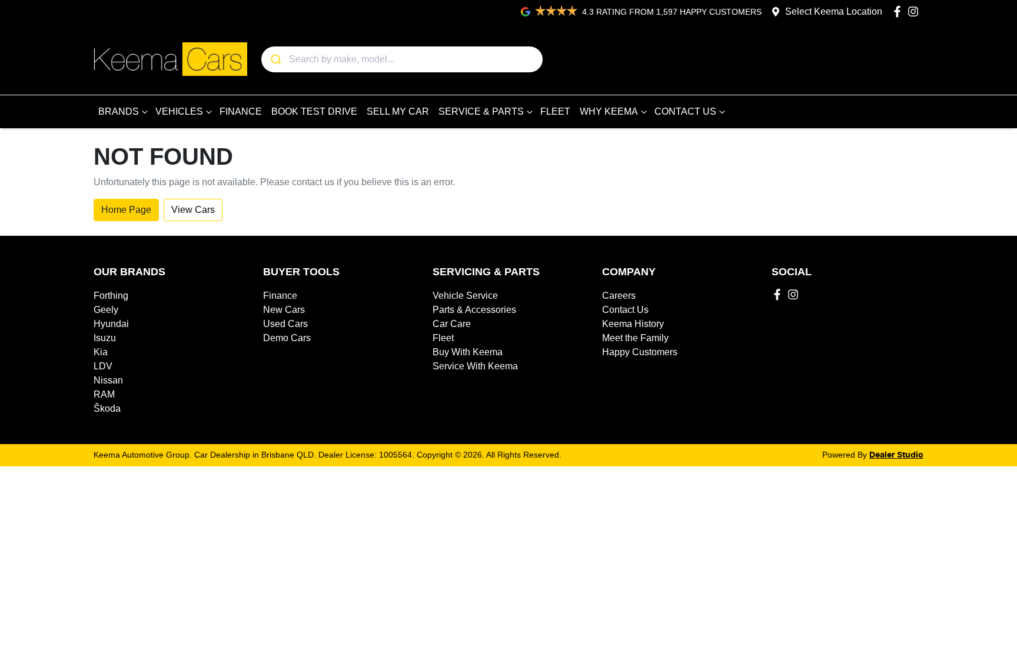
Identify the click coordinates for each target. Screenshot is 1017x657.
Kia (101, 352)
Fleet (443, 338)
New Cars (284, 310)
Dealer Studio (896, 455)
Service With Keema (475, 366)
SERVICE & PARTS (481, 111)
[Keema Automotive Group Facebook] (900, 11)
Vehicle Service (465, 296)
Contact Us (625, 310)
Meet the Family (635, 338)
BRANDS (118, 111)
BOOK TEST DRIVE (314, 111)
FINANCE (241, 111)
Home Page (126, 210)
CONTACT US (685, 111)
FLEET (555, 111)
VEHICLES (179, 111)
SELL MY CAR (398, 111)
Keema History (633, 324)
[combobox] (402, 59)
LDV (103, 366)
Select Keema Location (833, 11)
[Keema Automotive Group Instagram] (915, 11)
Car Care (452, 324)
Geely (106, 310)
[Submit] (275, 59)
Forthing (111, 296)
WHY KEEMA (609, 111)
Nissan (108, 380)
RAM (104, 394)
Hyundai (111, 324)
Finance (280, 296)
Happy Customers (639, 352)
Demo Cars (287, 338)
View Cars (193, 210)
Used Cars (285, 324)
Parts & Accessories (474, 310)
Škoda (107, 408)
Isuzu (105, 338)
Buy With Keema (468, 352)
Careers (619, 296)
